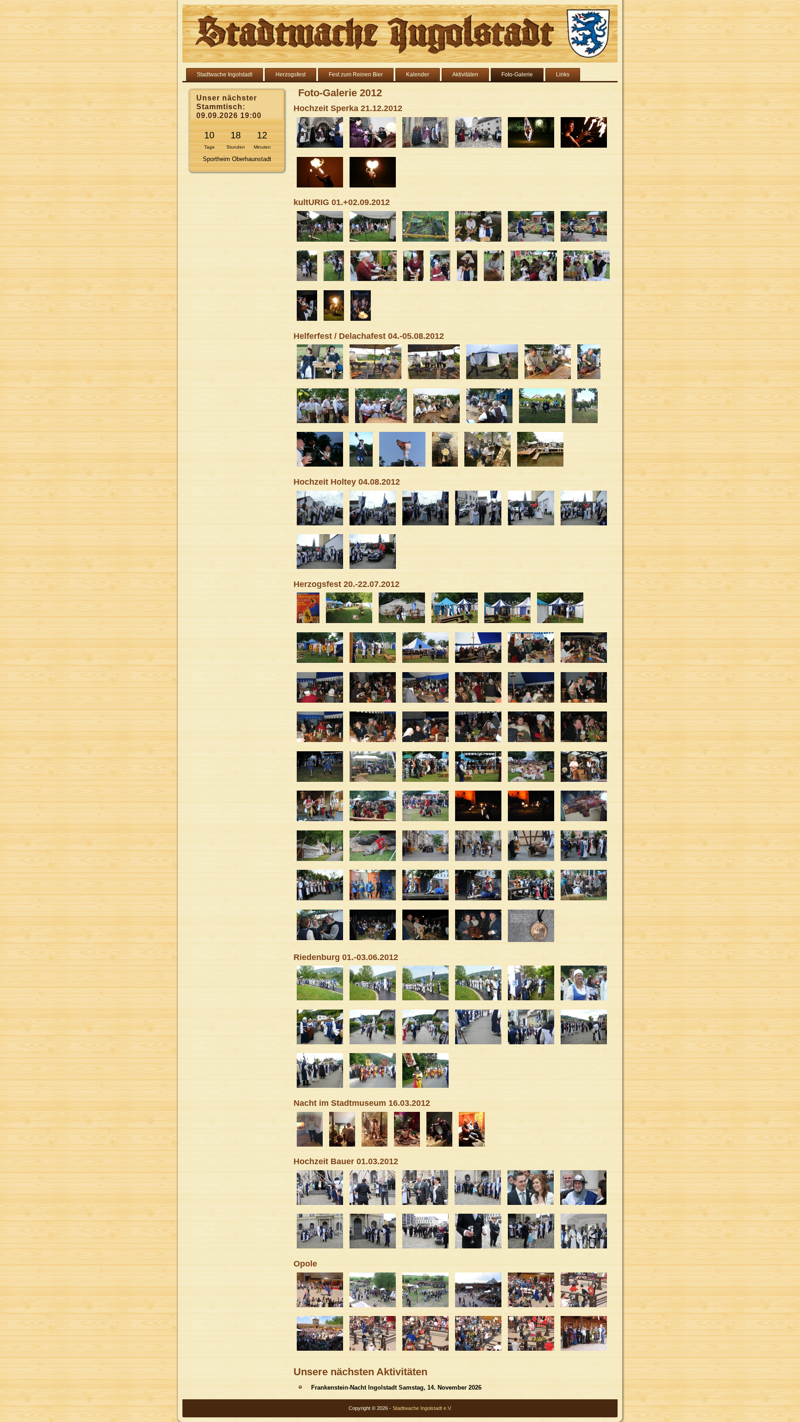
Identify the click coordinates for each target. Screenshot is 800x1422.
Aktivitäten (465, 74)
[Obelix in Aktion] (439, 1147)
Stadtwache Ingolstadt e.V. (422, 1408)
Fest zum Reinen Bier (356, 74)
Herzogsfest (290, 74)
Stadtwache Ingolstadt (224, 74)
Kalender (417, 74)
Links (562, 74)
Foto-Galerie (517, 74)
